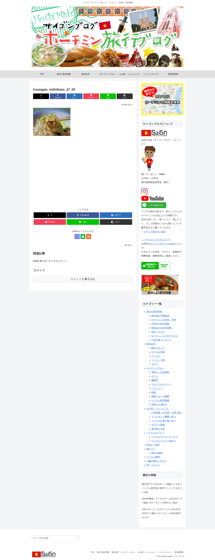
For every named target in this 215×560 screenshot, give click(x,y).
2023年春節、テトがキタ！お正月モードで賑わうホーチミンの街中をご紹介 (162, 500)
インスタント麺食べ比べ (163, 416)
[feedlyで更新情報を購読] (82, 236)
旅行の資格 (156, 453)
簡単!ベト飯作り (159, 404)
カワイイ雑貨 (158, 424)
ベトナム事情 (153, 457)
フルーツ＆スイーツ (161, 384)
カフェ (154, 376)
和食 (153, 392)
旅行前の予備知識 (160, 316)
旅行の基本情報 (154, 311)
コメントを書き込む (83, 278)
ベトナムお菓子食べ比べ (163, 420)
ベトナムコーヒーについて (164, 437)
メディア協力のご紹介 (155, 231)
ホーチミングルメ (155, 368)
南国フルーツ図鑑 (160, 396)
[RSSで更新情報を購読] (88, 236)
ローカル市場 (158, 352)
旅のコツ (150, 449)
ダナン (154, 364)
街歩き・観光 (153, 445)
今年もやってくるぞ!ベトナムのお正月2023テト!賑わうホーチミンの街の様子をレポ (161, 513)
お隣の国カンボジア (156, 461)
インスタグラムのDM (163, 243)
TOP (92, 552)
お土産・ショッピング (157, 408)
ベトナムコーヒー (155, 433)
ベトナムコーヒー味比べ (163, 441)
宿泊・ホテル (158, 332)
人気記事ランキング (161, 340)
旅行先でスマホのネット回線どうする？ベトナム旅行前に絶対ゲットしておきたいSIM (162, 488)
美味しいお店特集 (160, 372)
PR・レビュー (153, 465)
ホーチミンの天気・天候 (163, 320)
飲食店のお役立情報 (161, 328)
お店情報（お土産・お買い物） (167, 412)
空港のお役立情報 (160, 323)
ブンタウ (155, 356)
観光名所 (150, 344)
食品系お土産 (158, 429)
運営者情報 (179, 552)
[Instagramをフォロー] (77, 236)
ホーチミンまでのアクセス (164, 336)
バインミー (156, 388)
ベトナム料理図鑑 (160, 400)
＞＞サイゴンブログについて (155, 239)
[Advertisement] (83, 174)
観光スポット (158, 348)
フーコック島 (158, 360)
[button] (125, 96)
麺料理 (154, 380)
